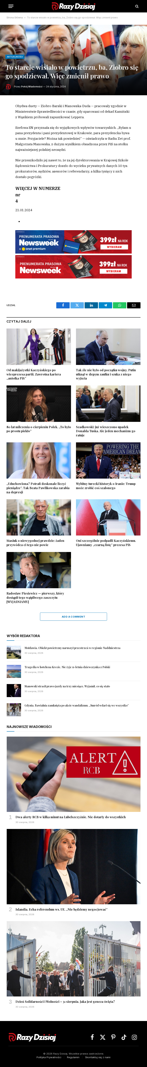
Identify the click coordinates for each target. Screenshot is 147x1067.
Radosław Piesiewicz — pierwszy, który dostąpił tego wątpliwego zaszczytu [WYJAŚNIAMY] (35, 597)
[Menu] (10, 6)
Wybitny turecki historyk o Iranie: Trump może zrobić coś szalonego (106, 486)
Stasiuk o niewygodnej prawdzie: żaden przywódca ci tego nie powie (35, 543)
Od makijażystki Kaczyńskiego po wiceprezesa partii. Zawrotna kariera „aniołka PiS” (34, 374)
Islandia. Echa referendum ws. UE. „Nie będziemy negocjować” (62, 909)
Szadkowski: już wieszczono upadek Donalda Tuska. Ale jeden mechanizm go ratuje (105, 431)
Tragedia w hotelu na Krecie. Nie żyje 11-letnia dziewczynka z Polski (67, 667)
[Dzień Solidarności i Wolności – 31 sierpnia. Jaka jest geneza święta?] (73, 958)
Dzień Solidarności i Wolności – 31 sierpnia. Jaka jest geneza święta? (65, 1002)
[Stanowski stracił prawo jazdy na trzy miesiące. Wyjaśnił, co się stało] (14, 690)
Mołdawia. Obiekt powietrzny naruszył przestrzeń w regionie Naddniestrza (72, 648)
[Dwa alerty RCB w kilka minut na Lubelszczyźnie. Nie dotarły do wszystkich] (73, 774)
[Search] (137, 6)
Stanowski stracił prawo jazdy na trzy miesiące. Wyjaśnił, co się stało (67, 686)
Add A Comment (73, 616)
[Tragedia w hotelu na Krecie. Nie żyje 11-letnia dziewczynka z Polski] (14, 671)
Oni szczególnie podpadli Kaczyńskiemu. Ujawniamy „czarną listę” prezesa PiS (106, 543)
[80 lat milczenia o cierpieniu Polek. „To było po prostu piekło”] (39, 403)
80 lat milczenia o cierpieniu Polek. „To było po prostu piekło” (39, 429)
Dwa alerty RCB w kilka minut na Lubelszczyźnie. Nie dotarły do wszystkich (71, 817)
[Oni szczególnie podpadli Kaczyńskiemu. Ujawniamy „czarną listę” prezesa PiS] (108, 517)
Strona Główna (15, 17)
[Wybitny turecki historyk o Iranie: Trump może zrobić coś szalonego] (108, 460)
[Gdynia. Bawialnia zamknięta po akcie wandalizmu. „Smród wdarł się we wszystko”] (14, 709)
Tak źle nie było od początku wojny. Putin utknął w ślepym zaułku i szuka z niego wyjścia (106, 374)
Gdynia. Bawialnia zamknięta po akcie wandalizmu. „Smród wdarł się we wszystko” (76, 705)
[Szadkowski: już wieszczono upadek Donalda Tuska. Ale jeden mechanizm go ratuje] (108, 403)
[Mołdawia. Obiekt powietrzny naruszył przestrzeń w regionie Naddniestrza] (14, 652)
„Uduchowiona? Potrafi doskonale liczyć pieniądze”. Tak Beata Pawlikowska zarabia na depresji (38, 488)
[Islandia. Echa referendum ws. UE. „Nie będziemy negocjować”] (73, 866)
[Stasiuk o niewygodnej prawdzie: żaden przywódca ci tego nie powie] (39, 517)
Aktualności (15, 56)
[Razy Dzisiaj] (73, 6)
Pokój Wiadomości (31, 86)
